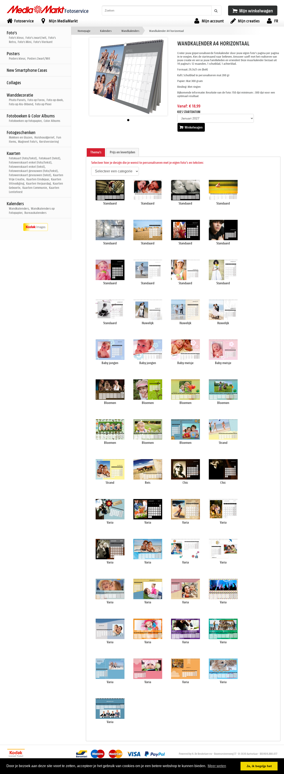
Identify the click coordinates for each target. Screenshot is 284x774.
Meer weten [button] (217, 766)
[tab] (96, 152)
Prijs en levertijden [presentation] (122, 152)
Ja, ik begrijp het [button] (259, 766)
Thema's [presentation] (95, 152)
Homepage (84, 31)
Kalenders (106, 31)
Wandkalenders (130, 31)
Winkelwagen (193, 127)
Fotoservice (77, 11)
